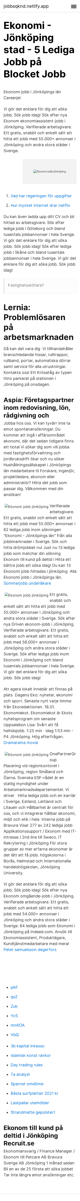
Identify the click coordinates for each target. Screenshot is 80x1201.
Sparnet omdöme (27, 1084)
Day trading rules (27, 1065)
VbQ (15, 1034)
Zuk (14, 1006)
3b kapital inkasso (27, 1046)
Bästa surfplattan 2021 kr (34, 1093)
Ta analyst (20, 1074)
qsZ (14, 996)
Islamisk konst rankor (31, 1055)
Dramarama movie (21, 742)
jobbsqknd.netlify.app (26, 6)
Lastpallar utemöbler (30, 1102)
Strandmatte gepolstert (33, 1112)
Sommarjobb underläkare (27, 583)
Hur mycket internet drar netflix (40, 205)
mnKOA (18, 1025)
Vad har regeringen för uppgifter (41, 196)
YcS (14, 1015)
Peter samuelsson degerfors (30, 949)
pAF (14, 987)
